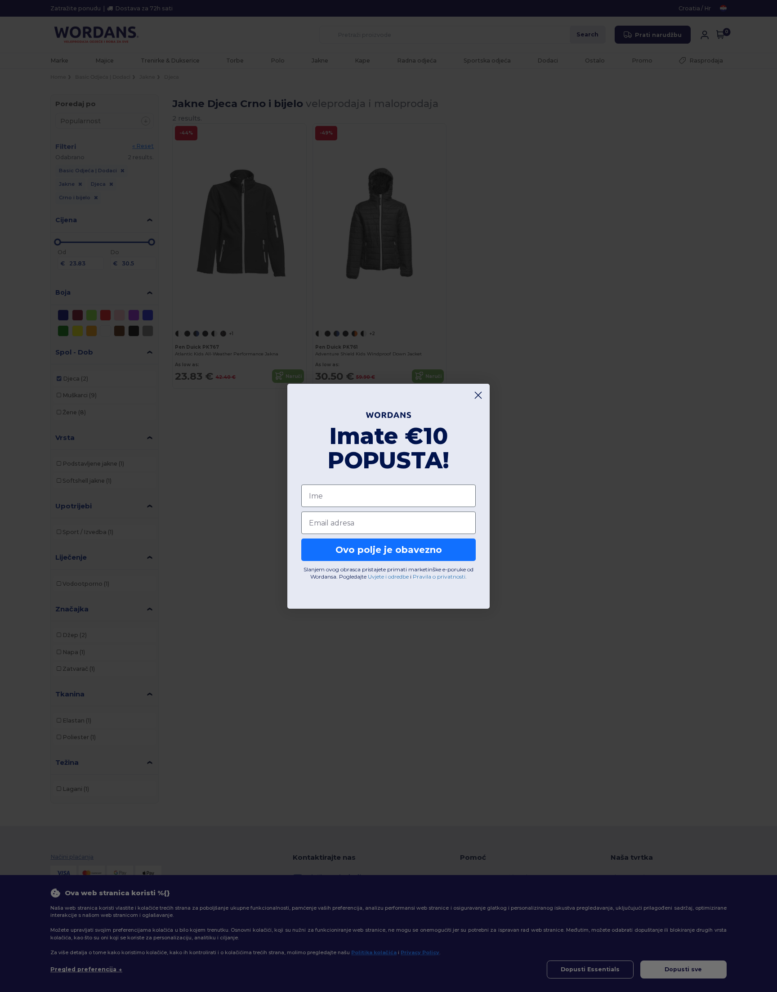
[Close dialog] (478, 395)
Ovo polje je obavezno (388, 549)
